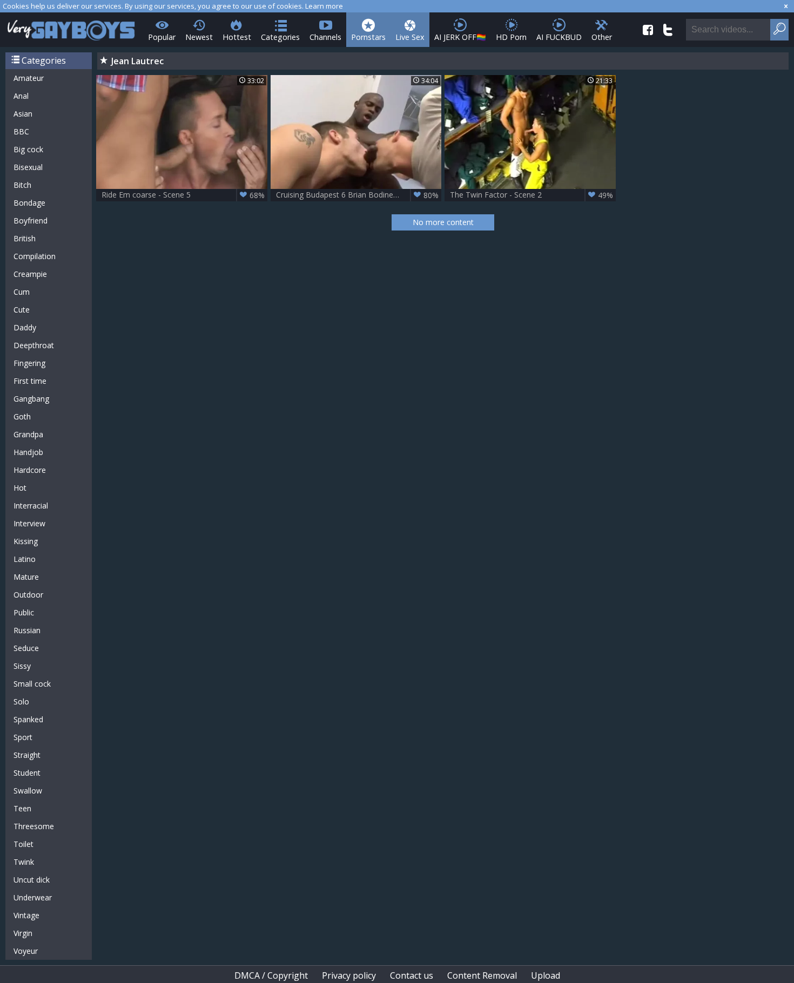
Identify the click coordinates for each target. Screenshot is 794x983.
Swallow (28, 790)
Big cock (28, 149)
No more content (443, 222)
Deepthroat (34, 345)
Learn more (324, 6)
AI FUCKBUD (559, 37)
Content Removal (482, 975)
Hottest (237, 37)
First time (30, 381)
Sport (23, 737)
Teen (22, 808)
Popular (162, 37)
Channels (325, 37)
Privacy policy (349, 975)
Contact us (411, 975)
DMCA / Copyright (271, 975)
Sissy (22, 666)
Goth (22, 416)
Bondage (29, 203)
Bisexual (28, 167)
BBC (21, 131)
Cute (22, 309)
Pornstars (368, 37)
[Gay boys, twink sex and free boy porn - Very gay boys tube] (71, 26)
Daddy (25, 327)
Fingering (29, 363)
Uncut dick (32, 879)
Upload (545, 975)
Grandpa (28, 434)
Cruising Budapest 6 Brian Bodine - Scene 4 (357, 194)
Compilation (35, 256)
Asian (23, 114)
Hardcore (30, 470)
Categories (280, 37)
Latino (25, 559)
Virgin (23, 933)
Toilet (23, 844)
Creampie (30, 274)
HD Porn (511, 37)
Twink (24, 862)
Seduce (26, 648)
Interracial (31, 505)
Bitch (22, 185)
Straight (27, 755)
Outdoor (28, 594)
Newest (199, 37)
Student (27, 773)
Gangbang (31, 399)
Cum (22, 292)
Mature (26, 577)
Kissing (26, 541)
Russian (27, 630)
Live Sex (410, 37)
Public (24, 612)
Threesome (34, 826)
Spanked (28, 719)
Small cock (32, 684)
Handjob (28, 452)
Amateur (29, 78)
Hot (20, 488)
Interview (29, 523)
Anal (21, 96)
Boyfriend (31, 220)
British (25, 238)
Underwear (33, 897)
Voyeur (26, 951)
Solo (21, 701)
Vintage (26, 915)
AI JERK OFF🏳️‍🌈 (460, 37)
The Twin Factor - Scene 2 (531, 194)
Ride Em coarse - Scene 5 (183, 194)
